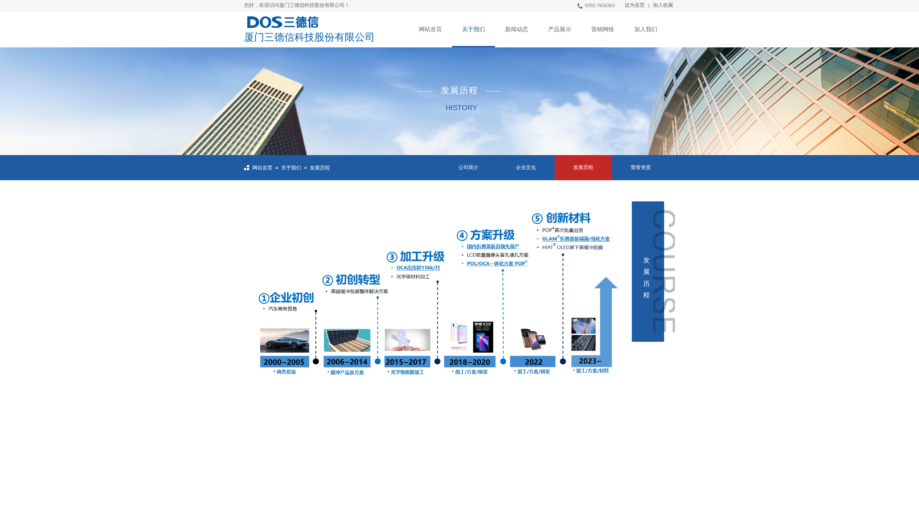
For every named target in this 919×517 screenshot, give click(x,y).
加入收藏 (663, 5)
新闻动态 (516, 29)
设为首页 (635, 5)
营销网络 (602, 29)
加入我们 (645, 29)
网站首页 (430, 29)
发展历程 (320, 168)
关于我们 (473, 29)
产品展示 (559, 29)
